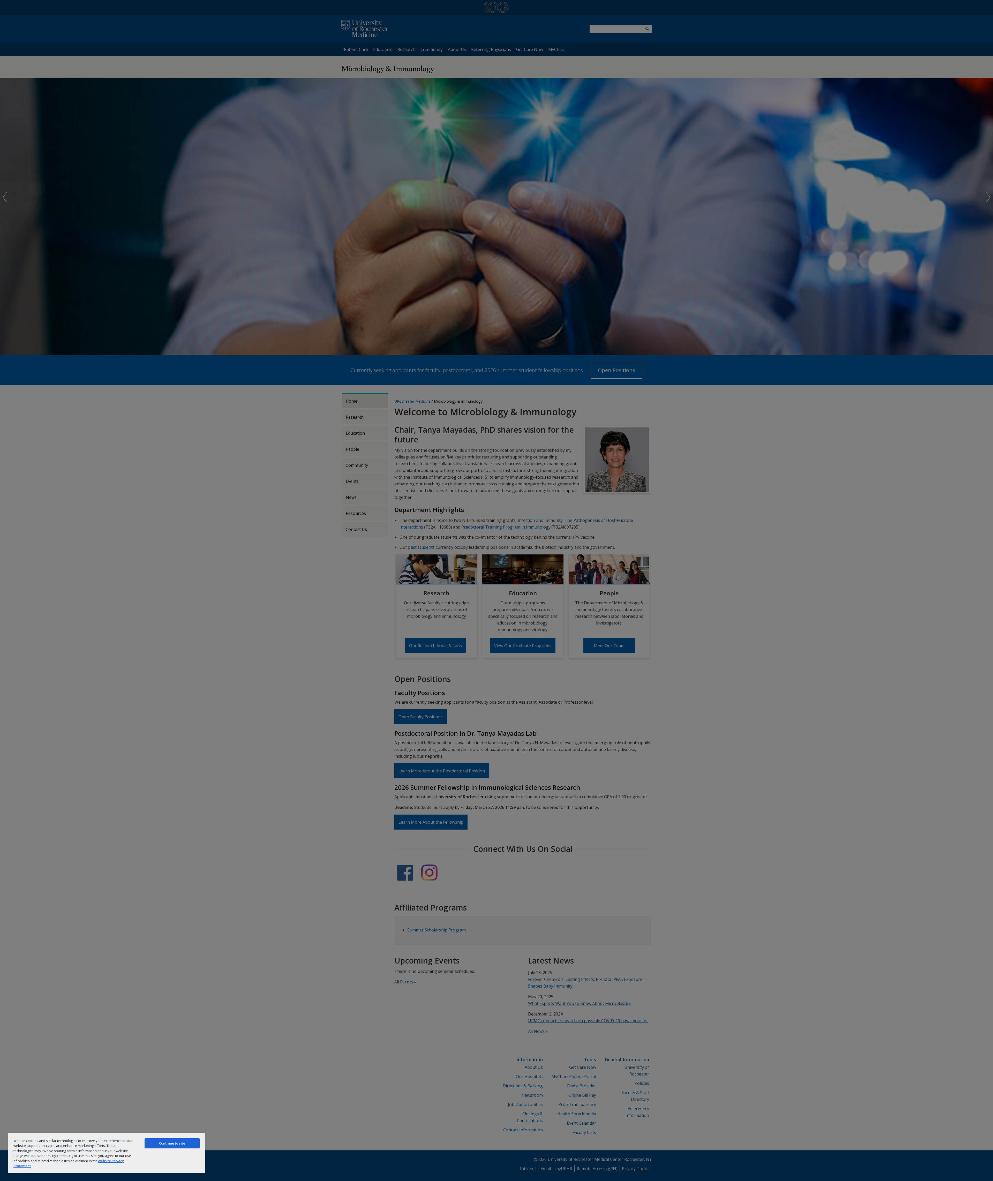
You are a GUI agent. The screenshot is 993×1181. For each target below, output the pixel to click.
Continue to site (172, 1143)
